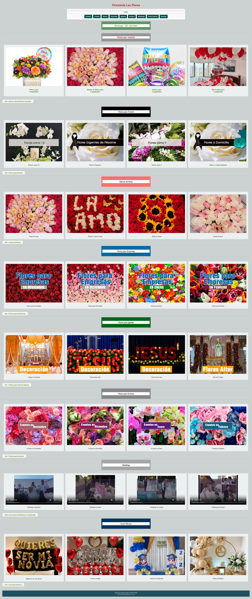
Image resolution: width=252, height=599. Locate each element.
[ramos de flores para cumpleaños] (95, 66)
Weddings (141, 16)
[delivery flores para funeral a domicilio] (218, 142)
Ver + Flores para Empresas (15, 314)
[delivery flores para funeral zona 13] (34, 142)
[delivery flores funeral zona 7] (156, 142)
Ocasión (88, 16)
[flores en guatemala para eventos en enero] (156, 426)
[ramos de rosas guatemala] (95, 213)
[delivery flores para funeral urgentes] (95, 142)
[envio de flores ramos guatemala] (156, 213)
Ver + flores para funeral (14, 173)
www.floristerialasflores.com (126, 594)
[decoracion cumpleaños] (218, 66)
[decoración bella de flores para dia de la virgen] (218, 354)
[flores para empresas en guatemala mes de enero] (156, 283)
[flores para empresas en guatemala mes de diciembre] (95, 283)
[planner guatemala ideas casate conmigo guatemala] (95, 555)
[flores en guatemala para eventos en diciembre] (95, 426)
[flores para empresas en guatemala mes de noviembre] (34, 283)
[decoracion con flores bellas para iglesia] (95, 354)
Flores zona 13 (33, 165)
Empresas (114, 16)
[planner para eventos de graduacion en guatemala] (156, 555)
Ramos (105, 16)
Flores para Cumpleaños (34, 91)
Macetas (163, 16)
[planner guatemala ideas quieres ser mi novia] (34, 555)
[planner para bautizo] (218, 555)
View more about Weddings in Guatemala (20, 515)
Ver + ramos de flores (13, 242)
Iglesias (123, 16)
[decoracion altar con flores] (156, 354)
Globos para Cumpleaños (156, 91)
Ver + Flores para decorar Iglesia (17, 385)
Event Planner (153, 16)
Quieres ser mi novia (34, 579)
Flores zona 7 (157, 165)
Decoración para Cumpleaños (218, 91)
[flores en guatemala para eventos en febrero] (218, 426)
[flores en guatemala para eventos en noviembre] (34, 426)
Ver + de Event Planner (13, 585)
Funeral (96, 16)
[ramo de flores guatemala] (218, 213)
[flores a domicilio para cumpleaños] (34, 66)
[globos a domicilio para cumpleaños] (156, 66)
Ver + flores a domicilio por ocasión (18, 101)
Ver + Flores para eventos (14, 456)
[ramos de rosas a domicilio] (34, 213)
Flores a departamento (218, 165)
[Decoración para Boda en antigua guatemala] (34, 354)
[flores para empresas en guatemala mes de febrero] (218, 283)
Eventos (132, 16)
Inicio (126, 12)
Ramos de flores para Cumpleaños (95, 91)
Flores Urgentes (95, 165)
